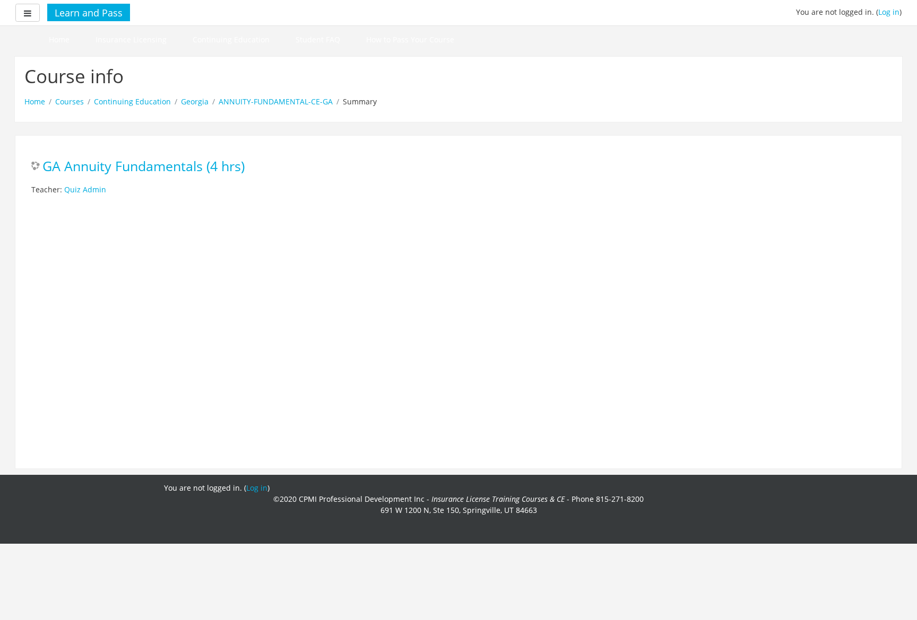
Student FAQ (318, 39)
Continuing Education (231, 39)
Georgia (195, 101)
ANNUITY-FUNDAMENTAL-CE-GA (276, 101)
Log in (888, 12)
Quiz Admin (85, 189)
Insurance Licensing (131, 39)
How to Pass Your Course (410, 39)
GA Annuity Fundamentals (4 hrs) (143, 167)
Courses (69, 101)
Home (59, 39)
